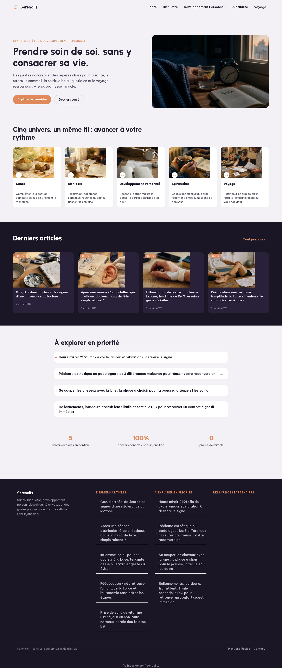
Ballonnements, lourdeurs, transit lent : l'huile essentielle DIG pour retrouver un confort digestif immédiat (136, 409)
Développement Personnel (204, 7)
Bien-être (170, 7)
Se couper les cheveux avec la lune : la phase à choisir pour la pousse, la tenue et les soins (133, 390)
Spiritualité (239, 7)
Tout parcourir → (256, 239)
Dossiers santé (69, 99)
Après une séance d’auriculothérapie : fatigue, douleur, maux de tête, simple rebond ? (122, 533)
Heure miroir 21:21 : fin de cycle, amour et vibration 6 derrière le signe (115, 357)
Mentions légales (239, 648)
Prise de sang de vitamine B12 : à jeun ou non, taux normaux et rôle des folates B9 (123, 619)
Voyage (260, 7)
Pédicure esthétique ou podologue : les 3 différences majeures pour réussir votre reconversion (137, 374)
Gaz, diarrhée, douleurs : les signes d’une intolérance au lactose (123, 506)
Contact (259, 648)
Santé (152, 7)
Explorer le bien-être (32, 99)
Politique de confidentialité (141, 665)
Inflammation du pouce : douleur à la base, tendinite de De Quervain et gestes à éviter (122, 562)
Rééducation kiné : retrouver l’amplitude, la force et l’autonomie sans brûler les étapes (123, 590)
